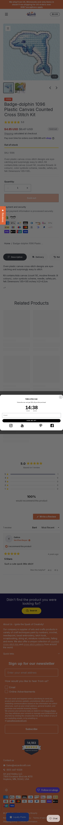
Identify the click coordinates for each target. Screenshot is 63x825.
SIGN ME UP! (31, 420)
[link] (11, 425)
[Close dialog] (60, 397)
